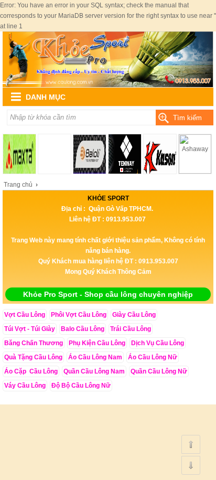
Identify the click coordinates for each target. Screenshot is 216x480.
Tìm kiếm (187, 118)
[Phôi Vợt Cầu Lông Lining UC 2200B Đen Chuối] (108, 85)
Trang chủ (18, 184)
